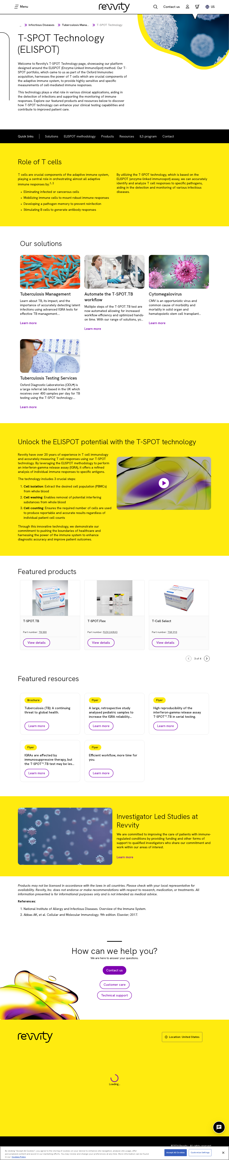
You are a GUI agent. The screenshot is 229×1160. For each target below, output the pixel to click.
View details (37, 643)
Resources (127, 136)
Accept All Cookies (175, 1152)
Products (107, 136)
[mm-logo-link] (114, 7)
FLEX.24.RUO (110, 632)
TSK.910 (172, 632)
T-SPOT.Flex (96, 621)
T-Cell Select (161, 621)
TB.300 (43, 632)
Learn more (125, 857)
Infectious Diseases (41, 25)
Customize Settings (200, 1152)
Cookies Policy (19, 1157)
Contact (168, 136)
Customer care (115, 984)
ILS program (148, 136)
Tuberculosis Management (79, 25)
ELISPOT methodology (80, 136)
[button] (187, 7)
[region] (114, 1153)
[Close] (223, 1153)
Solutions (51, 136)
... (20, 25)
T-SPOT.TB (31, 621)
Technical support (114, 995)
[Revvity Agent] (219, 1127)
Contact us (171, 7)
